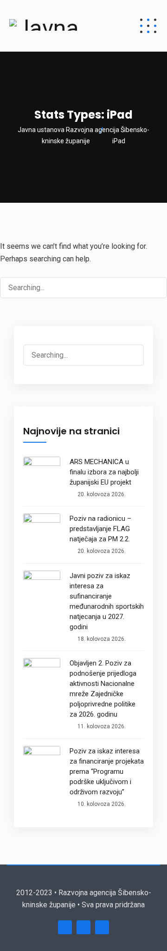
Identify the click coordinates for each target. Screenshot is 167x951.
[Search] (151, 287)
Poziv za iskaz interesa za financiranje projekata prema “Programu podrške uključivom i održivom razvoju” (107, 771)
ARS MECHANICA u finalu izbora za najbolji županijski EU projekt (104, 472)
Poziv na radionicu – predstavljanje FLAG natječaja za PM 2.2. (100, 528)
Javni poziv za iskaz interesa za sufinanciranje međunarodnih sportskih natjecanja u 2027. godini (107, 601)
